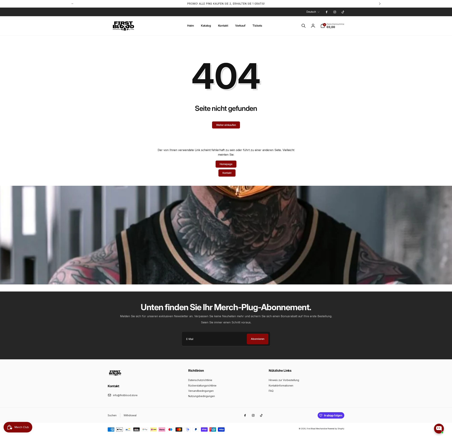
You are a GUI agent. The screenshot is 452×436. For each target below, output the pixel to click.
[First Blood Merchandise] (115, 376)
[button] (303, 26)
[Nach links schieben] (72, 3)
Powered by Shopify (336, 429)
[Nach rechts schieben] (379, 3)
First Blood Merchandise (317, 429)
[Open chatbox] (439, 429)
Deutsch (311, 11)
